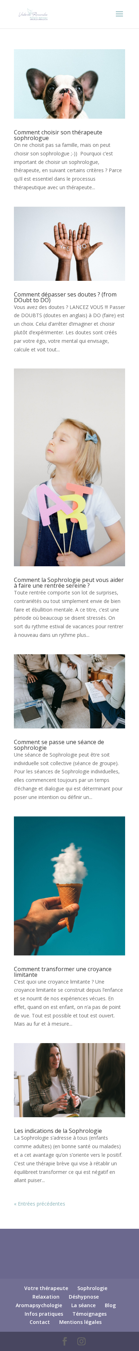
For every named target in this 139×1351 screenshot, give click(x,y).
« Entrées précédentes (39, 1203)
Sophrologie (92, 1288)
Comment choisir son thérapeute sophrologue (58, 135)
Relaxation (46, 1296)
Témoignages (89, 1313)
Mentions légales (80, 1322)
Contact (40, 1322)
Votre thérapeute (46, 1288)
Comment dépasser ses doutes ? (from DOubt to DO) (65, 297)
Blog (110, 1305)
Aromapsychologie (39, 1305)
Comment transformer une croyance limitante (63, 972)
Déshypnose (84, 1296)
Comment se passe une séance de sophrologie (59, 745)
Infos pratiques (44, 1313)
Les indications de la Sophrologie (58, 1131)
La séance (83, 1305)
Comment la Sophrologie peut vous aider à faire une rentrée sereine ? (69, 582)
